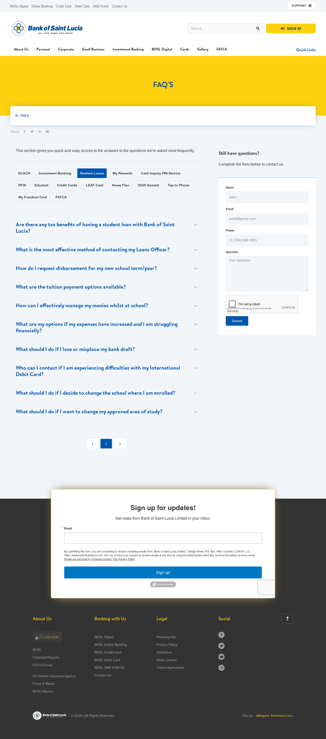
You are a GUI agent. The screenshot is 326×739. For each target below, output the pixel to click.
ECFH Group (42, 665)
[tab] (24, 173)
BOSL (37, 650)
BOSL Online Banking (111, 645)
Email (229, 209)
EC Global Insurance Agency (54, 676)
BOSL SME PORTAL (110, 667)
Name (230, 187)
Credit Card (63, 6)
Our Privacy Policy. (124, 559)
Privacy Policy (167, 645)
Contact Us (119, 6)
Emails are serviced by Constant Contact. (88, 559)
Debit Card (82, 6)
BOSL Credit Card (108, 652)
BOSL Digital (19, 6)
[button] (302, 5)
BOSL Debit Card (107, 660)
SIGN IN (291, 29)
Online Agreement (170, 667)
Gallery (202, 49)
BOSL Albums (43, 691)
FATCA (221, 49)
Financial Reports (46, 657)
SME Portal (101, 6)
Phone (230, 230)
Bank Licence (167, 660)
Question (232, 252)
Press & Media (44, 683)
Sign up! (163, 572)
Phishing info (166, 637)
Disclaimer (164, 652)
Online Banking (42, 6)
